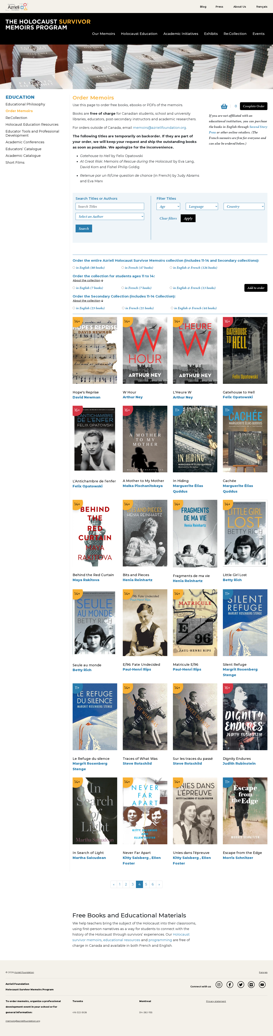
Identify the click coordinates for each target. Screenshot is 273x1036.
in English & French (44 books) (195, 308)
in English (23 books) (90, 308)
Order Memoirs (19, 111)
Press (219, 6)
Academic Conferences (25, 142)
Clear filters (168, 218)
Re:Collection (235, 34)
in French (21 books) (139, 308)
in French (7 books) (138, 287)
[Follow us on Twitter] (241, 984)
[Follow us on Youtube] (262, 984)
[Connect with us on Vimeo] (251, 984)
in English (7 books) (89, 287)
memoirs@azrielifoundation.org (159, 128)
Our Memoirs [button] (103, 34)
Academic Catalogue (23, 156)
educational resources (121, 940)
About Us (239, 6)
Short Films (15, 163)
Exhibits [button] (211, 34)
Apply (188, 218)
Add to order (255, 287)
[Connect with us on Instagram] (219, 984)
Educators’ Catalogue (23, 149)
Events (258, 34)
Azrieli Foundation (24, 972)
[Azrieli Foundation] (17, 6)
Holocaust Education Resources (32, 124)
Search (84, 228)
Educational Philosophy (25, 104)
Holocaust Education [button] (139, 34)
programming (160, 940)
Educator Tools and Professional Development (32, 133)
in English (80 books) (90, 267)
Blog (203, 6)
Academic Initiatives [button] (180, 34)
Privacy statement (216, 1001)
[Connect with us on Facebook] (230, 984)
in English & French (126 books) (195, 267)
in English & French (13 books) (194, 287)
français (261, 6)
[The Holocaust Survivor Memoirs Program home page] (48, 24)
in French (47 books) (139, 267)
